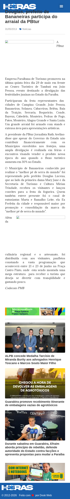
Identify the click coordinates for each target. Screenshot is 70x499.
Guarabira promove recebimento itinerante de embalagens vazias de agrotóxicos (34, 403)
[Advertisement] (37, 300)
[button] (61, 6)
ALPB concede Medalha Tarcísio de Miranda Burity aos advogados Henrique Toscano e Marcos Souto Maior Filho (33, 359)
